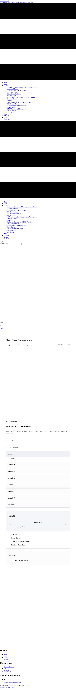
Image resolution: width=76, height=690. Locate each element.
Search (2, 243)
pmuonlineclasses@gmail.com (12, 682)
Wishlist (60, 344)
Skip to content (4, 1)
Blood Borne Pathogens (22, 345)
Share (68, 344)
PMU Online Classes (21, 560)
